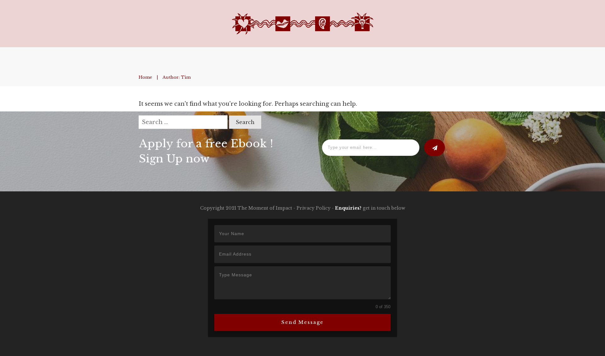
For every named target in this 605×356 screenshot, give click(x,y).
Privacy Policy (314, 208)
